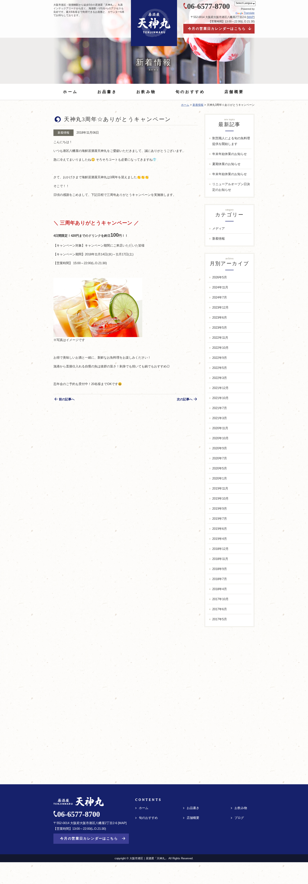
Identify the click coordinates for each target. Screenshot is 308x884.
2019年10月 (220, 498)
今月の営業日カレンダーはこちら (217, 28)
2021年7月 (219, 408)
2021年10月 (220, 398)
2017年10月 (220, 599)
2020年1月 (219, 478)
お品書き (107, 92)
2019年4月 (219, 538)
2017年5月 (219, 619)
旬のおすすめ (190, 92)
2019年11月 (220, 488)
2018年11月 (220, 559)
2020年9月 (219, 448)
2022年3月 (219, 378)
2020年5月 (219, 468)
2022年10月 (220, 347)
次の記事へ (185, 399)
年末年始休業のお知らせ (229, 154)
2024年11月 (220, 287)
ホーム (70, 92)
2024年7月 (219, 297)
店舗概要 (234, 92)
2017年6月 (219, 609)
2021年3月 (219, 418)
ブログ (239, 817)
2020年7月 (219, 458)
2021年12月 (220, 388)
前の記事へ (67, 399)
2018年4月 (219, 589)
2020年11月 (220, 428)
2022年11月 (220, 337)
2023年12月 (220, 307)
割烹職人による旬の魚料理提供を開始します (231, 141)
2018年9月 (219, 569)
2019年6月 (219, 528)
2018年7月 (219, 579)
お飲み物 (146, 92)
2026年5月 (219, 277)
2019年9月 (219, 508)
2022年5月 (219, 368)
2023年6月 (219, 317)
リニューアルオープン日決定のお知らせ (231, 186)
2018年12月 (220, 549)
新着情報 (63, 132)
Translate (249, 13)
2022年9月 (219, 357)
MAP (251, 17)
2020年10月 (220, 438)
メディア (218, 228)
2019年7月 (219, 518)
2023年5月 (219, 327)
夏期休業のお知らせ (226, 164)
